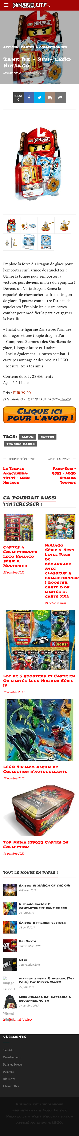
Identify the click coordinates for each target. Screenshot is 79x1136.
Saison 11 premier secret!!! (42, 922)
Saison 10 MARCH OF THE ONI (44, 885)
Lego (47, 1110)
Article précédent (21, 459)
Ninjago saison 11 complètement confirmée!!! (43, 906)
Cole (23, 960)
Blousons (9, 1079)
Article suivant (59, 459)
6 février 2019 (27, 890)
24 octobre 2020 (55, 603)
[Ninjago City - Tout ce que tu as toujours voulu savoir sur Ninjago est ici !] (29, 5)
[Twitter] (39, 97)
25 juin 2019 (26, 913)
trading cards (21, 444)
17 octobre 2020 (13, 778)
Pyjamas (8, 1072)
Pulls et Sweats (13, 1064)
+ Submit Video (19, 1019)
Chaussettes (11, 1086)
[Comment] (50, 97)
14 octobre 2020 (13, 853)
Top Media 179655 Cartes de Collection (35, 844)
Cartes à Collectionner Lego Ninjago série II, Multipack (20, 556)
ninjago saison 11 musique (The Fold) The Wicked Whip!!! (46, 980)
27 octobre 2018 (29, 1005)
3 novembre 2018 (29, 946)
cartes (47, 437)
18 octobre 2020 (13, 692)
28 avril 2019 (27, 927)
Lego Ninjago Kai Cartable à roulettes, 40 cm (45, 998)
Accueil (10, 47)
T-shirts (8, 1050)
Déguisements (12, 1057)
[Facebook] (29, 97)
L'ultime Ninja (12, 73)
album (27, 437)
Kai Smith (27, 941)
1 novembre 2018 (29, 964)
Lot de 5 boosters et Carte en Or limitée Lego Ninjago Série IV (39, 681)
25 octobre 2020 (13, 572)
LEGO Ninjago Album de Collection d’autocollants (35, 769)
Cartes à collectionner (44, 47)
